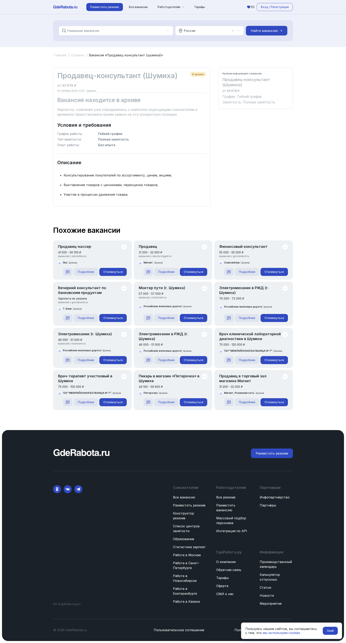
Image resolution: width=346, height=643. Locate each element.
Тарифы (199, 7)
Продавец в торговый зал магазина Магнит (243, 378)
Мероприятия (271, 603)
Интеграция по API (231, 531)
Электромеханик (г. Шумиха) (85, 334)
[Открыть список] (167, 30)
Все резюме (225, 497)
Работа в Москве (187, 555)
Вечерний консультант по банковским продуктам (82, 290)
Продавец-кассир (74, 246)
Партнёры (268, 505)
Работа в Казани (186, 601)
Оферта (222, 586)
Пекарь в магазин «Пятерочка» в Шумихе (169, 378)
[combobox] (113, 30)
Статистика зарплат (189, 547)
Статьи (265, 587)
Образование (183, 539)
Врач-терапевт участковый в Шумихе (85, 378)
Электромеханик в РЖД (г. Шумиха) (244, 290)
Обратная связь (228, 570)
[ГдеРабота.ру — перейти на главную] (65, 7)
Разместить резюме (189, 505)
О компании (226, 562)
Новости (267, 595)
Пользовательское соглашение (179, 630)
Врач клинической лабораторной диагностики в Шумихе (250, 336)
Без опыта (106, 145)
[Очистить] (162, 30)
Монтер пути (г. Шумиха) (162, 288)
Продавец (148, 246)
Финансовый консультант (243, 246)
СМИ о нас (225, 594)
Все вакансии (138, 7)
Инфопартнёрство (275, 497)
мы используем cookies (281, 633)
